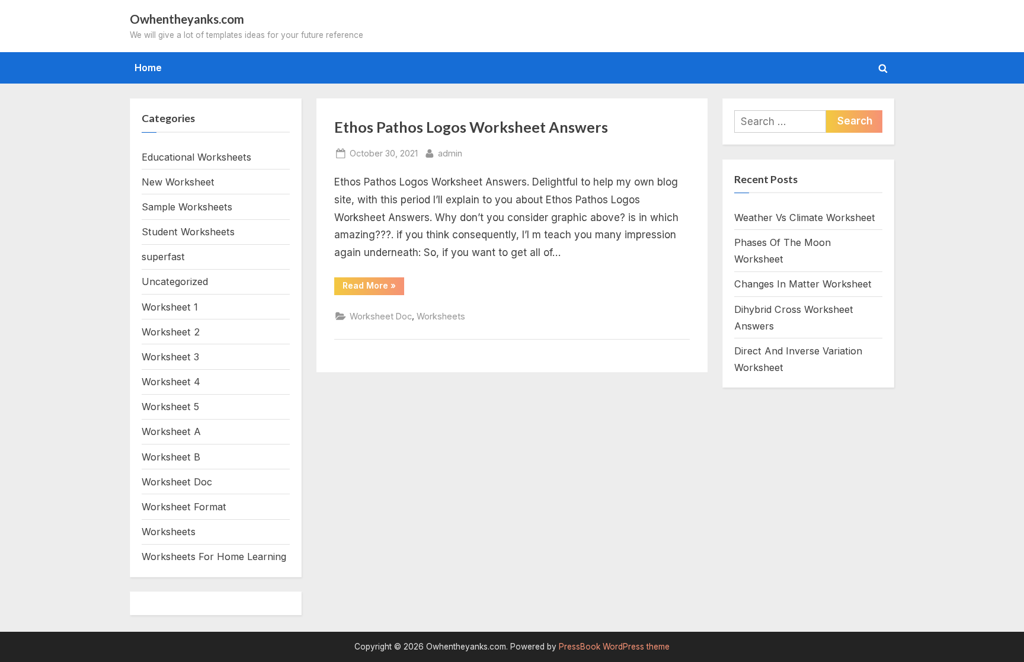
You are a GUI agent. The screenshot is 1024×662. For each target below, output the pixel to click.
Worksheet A (171, 431)
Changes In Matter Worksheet (803, 284)
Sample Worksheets (187, 207)
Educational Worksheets (196, 157)
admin (450, 153)
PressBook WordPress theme (614, 646)
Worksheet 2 (171, 332)
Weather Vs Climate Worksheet (804, 217)
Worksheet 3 (170, 357)
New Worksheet (178, 182)
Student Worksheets (188, 232)
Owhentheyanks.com (187, 19)
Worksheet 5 (170, 406)
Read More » (373, 287)
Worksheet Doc (381, 316)
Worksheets (441, 316)
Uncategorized (175, 281)
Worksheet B (171, 457)
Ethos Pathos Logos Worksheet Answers (471, 127)
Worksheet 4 (171, 382)
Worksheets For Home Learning (214, 556)
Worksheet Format (184, 507)
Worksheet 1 (170, 307)
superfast (163, 257)
